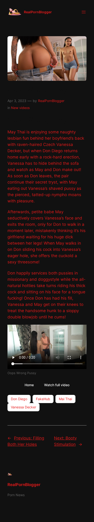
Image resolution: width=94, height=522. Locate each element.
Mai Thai (65, 399)
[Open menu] (84, 12)
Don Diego (19, 399)
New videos (20, 108)
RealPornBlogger (38, 12)
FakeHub (43, 399)
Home (29, 385)
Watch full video (56, 385)
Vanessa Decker (23, 407)
